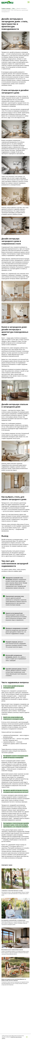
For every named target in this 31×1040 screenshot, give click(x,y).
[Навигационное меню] (28, 2)
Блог (13, 8)
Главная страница (6, 8)
